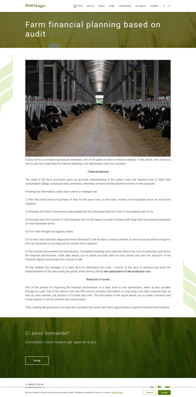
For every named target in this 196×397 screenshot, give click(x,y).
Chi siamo (140, 6)
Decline (150, 392)
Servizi (90, 6)
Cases (101, 6)
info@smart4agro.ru (35, 388)
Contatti (154, 6)
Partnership (125, 6)
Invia (37, 360)
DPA (80, 6)
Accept (164, 392)
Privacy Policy (117, 392)
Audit (111, 6)
